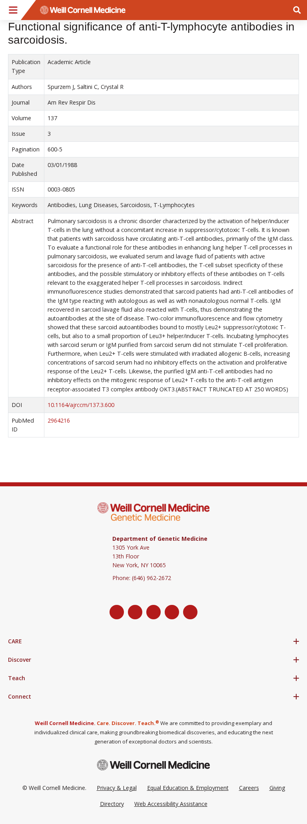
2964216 (59, 420)
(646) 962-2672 (151, 578)
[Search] (297, 10)
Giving (277, 788)
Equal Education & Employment (188, 788)
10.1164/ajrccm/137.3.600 (81, 405)
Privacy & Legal (117, 788)
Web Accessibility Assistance (170, 804)
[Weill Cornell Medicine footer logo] (153, 765)
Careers (249, 788)
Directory (112, 804)
